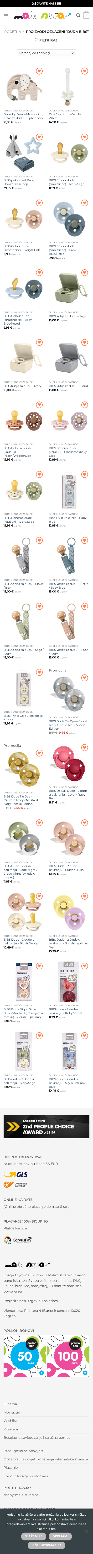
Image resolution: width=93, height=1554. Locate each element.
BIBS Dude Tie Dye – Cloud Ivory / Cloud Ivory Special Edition (68, 725)
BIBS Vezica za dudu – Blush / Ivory (68, 651)
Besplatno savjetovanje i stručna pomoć (37, 1437)
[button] (6, 15)
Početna (12, 32)
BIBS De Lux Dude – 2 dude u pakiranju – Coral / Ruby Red (68, 794)
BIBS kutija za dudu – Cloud (68, 386)
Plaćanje (11, 1467)
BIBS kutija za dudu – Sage (67, 316)
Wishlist (10, 1421)
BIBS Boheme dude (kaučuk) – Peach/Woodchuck (18, 451)
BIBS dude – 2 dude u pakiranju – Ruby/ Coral (65, 1011)
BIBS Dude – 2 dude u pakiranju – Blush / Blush (66, 868)
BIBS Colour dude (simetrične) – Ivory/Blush (22, 248)
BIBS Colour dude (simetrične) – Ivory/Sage (66, 182)
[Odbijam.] (86, 1533)
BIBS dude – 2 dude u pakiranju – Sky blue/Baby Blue (67, 1082)
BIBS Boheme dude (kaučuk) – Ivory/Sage (19, 519)
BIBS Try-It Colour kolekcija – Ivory (23, 717)
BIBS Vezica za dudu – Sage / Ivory (24, 651)
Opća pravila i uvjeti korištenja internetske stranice (46, 1459)
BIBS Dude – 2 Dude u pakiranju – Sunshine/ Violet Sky (68, 943)
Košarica (11, 1429)
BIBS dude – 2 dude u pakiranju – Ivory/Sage (19, 1081)
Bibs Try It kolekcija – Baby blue (68, 519)
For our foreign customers (26, 1476)
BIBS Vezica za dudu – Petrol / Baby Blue (69, 585)
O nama (10, 1404)
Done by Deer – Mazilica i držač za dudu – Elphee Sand (24, 116)
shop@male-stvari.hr (21, 1495)
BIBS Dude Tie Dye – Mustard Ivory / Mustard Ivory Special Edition (21, 800)
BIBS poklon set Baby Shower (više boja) (19, 182)
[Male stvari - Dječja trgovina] (42, 15)
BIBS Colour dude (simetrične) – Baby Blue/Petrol (62, 250)
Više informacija (46, 1545)
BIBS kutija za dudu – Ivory (22, 386)
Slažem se (33, 1536)
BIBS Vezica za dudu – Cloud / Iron (24, 585)
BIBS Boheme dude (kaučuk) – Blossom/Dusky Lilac (68, 451)
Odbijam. (60, 1536)
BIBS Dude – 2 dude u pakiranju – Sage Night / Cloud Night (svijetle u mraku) (20, 871)
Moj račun (12, 1412)
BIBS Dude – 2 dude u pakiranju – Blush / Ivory (21, 941)
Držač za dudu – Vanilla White (65, 116)
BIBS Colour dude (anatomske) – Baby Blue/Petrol (18, 319)
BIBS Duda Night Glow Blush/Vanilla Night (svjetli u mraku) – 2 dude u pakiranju (23, 1013)
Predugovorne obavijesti (24, 1451)
